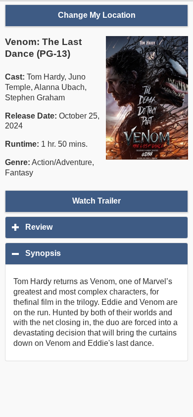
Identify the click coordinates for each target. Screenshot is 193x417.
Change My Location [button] (97, 15)
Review (85, 227)
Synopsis (90, 253)
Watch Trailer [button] (96, 201)
